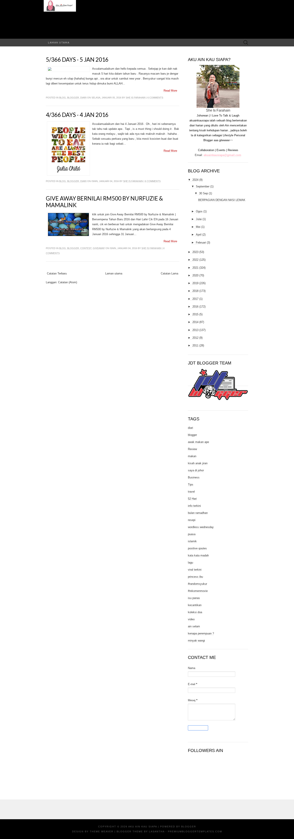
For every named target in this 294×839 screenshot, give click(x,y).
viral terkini (194, 569)
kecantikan (194, 605)
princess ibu (195, 576)
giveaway (99, 248)
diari (83, 97)
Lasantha (156, 831)
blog (62, 97)
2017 (195, 298)
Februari (201, 242)
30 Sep (203, 193)
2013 (195, 330)
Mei (198, 226)
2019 (195, 283)
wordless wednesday (201, 527)
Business (194, 477)
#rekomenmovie (198, 591)
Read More (170, 90)
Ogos (199, 211)
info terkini (194, 505)
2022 (195, 259)
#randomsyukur (197, 583)
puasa (191, 534)
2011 (195, 345)
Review (192, 449)
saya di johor (196, 470)
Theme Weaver (101, 831)
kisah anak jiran (197, 463)
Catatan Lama (169, 273)
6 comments (155, 97)
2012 (195, 337)
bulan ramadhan (198, 512)
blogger (73, 97)
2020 (195, 275)
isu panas (194, 598)
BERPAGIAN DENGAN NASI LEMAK (221, 200)
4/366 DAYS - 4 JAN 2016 (77, 114)
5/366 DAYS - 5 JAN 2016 (77, 59)
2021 (195, 267)
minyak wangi (196, 640)
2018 (195, 290)
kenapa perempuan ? (201, 633)
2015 (195, 314)
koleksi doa (195, 612)
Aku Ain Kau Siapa (142, 826)
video (191, 619)
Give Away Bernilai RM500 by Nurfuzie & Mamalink (104, 201)
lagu (190, 562)
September (202, 186)
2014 (195, 322)
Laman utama (59, 42)
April (198, 234)
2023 (195, 252)
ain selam (194, 626)
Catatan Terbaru (57, 273)
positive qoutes (197, 548)
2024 (195, 179)
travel (191, 491)
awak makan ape (198, 442)
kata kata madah (198, 555)
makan (192, 456)
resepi (191, 520)
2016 (195, 306)
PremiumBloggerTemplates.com (195, 831)
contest (85, 248)
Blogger (188, 826)
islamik (192, 541)
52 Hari (192, 498)
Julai (199, 219)
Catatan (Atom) (67, 282)
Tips (190, 484)
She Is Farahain (135, 97)
